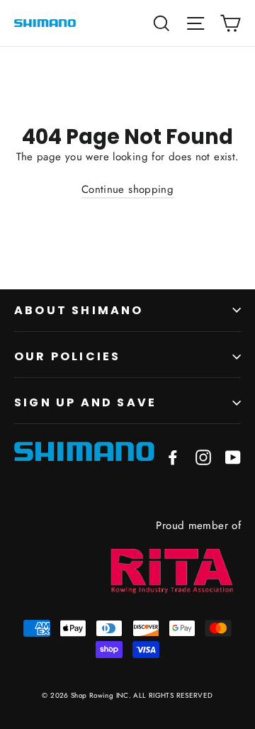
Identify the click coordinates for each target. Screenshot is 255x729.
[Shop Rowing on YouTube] (233, 458)
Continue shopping (127, 189)
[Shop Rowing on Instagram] (203, 458)
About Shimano (79, 310)
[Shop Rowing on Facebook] (173, 458)
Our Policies (67, 356)
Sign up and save (85, 402)
